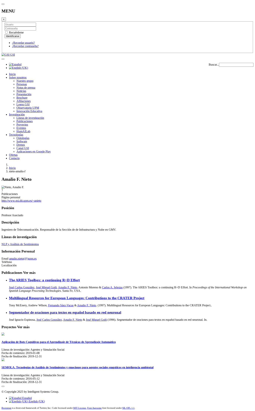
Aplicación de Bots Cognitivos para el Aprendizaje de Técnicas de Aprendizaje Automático (58, 342)
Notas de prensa (25, 87)
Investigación (17, 114)
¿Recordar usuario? (23, 42)
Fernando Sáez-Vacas (61, 305)
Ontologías (22, 138)
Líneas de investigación (30, 117)
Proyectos (22, 124)
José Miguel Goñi (46, 287)
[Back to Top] (2, 386)
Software (21, 141)
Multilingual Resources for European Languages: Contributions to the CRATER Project (76, 298)
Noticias (21, 91)
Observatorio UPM (27, 107)
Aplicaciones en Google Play (33, 151)
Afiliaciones (23, 101)
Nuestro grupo (24, 80)
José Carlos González (21, 287)
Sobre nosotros (18, 77)
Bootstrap (6, 408)
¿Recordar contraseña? (25, 46)
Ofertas (13, 154)
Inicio (12, 74)
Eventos (21, 128)
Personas (21, 84)
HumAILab (23, 131)
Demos (20, 144)
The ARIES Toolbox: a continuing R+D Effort (44, 280)
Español (26, 398)
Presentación (23, 94)
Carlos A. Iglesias (112, 287)
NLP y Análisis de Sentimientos (20, 244)
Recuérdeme (16, 32)
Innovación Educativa (29, 111)
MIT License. (80, 408)
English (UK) (36, 401)
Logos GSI (22, 104)
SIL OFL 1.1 (128, 408)
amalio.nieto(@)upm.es (23, 258)
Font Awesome (94, 408)
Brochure (21, 97)
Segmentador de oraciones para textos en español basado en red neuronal (65, 312)
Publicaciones (24, 121)
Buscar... (214, 64)
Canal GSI (22, 148)
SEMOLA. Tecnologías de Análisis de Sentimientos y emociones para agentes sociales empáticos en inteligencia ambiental (77, 367)
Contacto (14, 158)
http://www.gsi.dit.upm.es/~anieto (21, 200)
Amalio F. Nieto (67, 287)
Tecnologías (16, 134)
